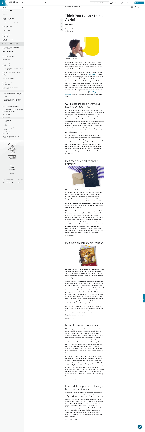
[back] (2, 7)
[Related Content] (138, 7)
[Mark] (61, 23)
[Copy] (61, 26)
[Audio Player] (140, 427)
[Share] (61, 29)
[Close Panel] (22, 7)
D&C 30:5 (92, 74)
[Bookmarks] (135, 7)
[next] (142, 217)
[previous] (26, 217)
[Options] (141, 7)
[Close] (61, 20)
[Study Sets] (132, 7)
